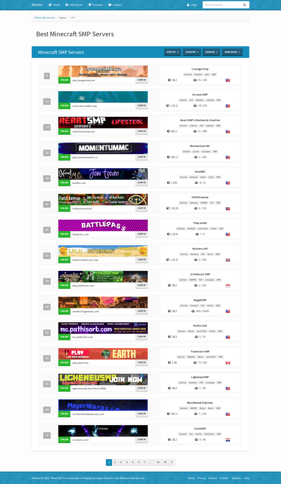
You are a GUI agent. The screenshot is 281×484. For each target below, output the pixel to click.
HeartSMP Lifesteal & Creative (200, 120)
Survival (187, 74)
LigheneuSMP (200, 377)
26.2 (174, 80)
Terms (191, 478)
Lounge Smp (200, 69)
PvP (191, 100)
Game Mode (231, 51)
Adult (211, 177)
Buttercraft (200, 248)
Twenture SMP (200, 351)
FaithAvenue (200, 197)
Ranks (203, 177)
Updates (236, 478)
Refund (213, 478)
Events (212, 331)
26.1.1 (174, 131)
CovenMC (200, 428)
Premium (97, 4)
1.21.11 (174, 105)
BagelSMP (200, 300)
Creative (193, 125)
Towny (210, 254)
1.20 (174, 362)
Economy (198, 74)
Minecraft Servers (45, 17)
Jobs (207, 74)
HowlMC (200, 171)
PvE (211, 202)
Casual (196, 151)
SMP (214, 74)
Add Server (76, 4)
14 (158, 462)
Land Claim (203, 228)
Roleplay (191, 357)
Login (193, 4)
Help (246, 478)
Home (56, 4)
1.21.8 (174, 234)
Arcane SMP (200, 94)
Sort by (171, 51)
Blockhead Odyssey (200, 402)
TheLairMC (200, 223)
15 (165, 462)
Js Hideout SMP (200, 274)
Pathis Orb (200, 325)
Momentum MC (200, 146)
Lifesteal (210, 100)
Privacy (201, 478)
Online (64, 79)
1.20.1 (174, 182)
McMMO (204, 202)
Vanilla (210, 305)
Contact (117, 4)
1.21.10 (174, 208)
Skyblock (199, 100)
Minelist (37, 4)
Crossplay (206, 151)
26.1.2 (174, 157)
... (151, 462)
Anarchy (186, 151)
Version (210, 51)
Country (190, 51)
